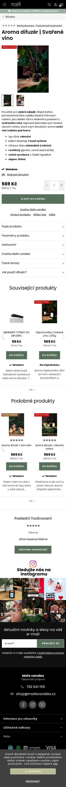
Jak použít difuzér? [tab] (14, 272)
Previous (3, 336)
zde (55, 763)
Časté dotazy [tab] (10, 263)
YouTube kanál (42, 705)
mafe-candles (23, 705)
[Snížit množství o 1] (47, 185)
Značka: (33, 209)
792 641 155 (35, 686)
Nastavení (33, 781)
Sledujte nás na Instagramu (34, 572)
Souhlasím (34, 771)
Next (63, 336)
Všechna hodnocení (33, 549)
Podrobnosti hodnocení (49, 25)
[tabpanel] (16, 341)
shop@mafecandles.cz (36, 693)
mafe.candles (33, 705)
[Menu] (4, 4)
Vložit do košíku (33, 199)
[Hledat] (49, 4)
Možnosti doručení (18, 174)
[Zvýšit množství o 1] (61, 185)
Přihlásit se (50, 643)
